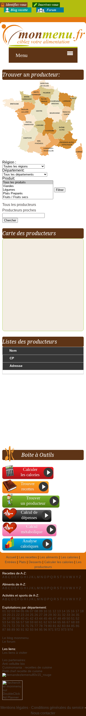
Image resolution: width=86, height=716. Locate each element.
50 (68, 618)
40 (22, 618)
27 (41, 615)
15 (68, 611)
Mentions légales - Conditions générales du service (42, 708)
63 (50, 622)
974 (70, 629)
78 (41, 626)
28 (45, 615)
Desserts (35, 562)
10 (45, 611)
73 (18, 626)
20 (9, 615)
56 (18, 622)
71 (9, 626)
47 (54, 618)
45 (45, 618)
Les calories (69, 557)
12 (54, 611)
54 (9, 622)
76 (31, 626)
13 (59, 611)
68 (73, 622)
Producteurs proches (19, 210)
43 (36, 618)
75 (27, 626)
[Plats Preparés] (28, 193)
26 (36, 615)
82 (59, 626)
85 (73, 626)
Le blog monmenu (15, 638)
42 (31, 618)
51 (73, 618)
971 (51, 629)
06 (27, 611)
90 (18, 629)
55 (13, 622)
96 (45, 629)
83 (64, 626)
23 (22, 615)
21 (13, 615)
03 (13, 611)
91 (22, 629)
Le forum (8, 641)
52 (77, 618)
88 (9, 629)
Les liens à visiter (14, 652)
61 (41, 622)
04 (18, 611)
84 (68, 626)
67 (68, 622)
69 (77, 622)
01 (4, 611)
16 (73, 611)
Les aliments (49, 557)
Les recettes (28, 557)
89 (13, 629)
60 (36, 622)
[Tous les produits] (28, 182)
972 (57, 629)
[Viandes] (28, 186)
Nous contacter (43, 713)
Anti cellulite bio (13, 663)
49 (64, 618)
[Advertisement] (40, 412)
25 (31, 615)
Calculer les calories (58, 562)
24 (27, 615)
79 (45, 626)
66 (64, 622)
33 (68, 615)
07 (31, 611)
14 (63, 611)
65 (59, 622)
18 (82, 611)
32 (64, 615)
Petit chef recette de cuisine (22, 671)
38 (13, 618)
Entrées (10, 562)
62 (45, 622)
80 (50, 626)
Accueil (11, 557)
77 (36, 626)
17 (77, 611)
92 (27, 629)
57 (22, 622)
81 (54, 626)
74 (22, 626)
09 (41, 611)
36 (4, 618)
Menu (22, 55)
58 (27, 622)
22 (18, 615)
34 (73, 615)
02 (9, 611)
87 (4, 629)
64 (54, 622)
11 (50, 611)
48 (59, 618)
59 (31, 622)
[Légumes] (28, 190)
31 (59, 615)
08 (36, 611)
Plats (22, 562)
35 (77, 615)
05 (22, 611)
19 (4, 615)
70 (4, 626)
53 (4, 622)
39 (18, 618)
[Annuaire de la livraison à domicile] (26, 675)
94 (36, 629)
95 (41, 629)
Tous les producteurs (19, 205)
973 (64, 629)
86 (77, 626)
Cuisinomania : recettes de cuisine (27, 667)
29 (50, 615)
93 (31, 629)
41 (27, 618)
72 (13, 626)
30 (54, 615)
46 (50, 618)
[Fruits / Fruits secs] (28, 197)
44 (41, 618)
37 (9, 618)
